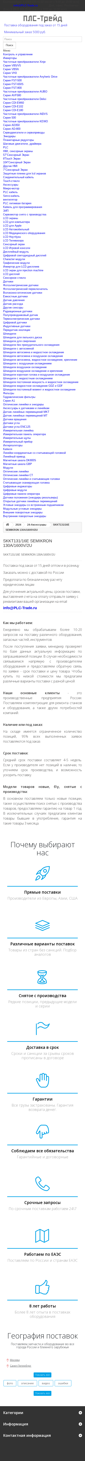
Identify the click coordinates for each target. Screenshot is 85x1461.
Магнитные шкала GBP (17, 464)
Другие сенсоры (13, 307)
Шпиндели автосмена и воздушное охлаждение (33, 356)
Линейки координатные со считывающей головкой (34, 452)
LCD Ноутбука (12, 236)
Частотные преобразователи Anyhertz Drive (30, 76)
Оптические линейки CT (18, 475)
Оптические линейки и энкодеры (23, 404)
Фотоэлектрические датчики (20, 285)
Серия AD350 (11, 125)
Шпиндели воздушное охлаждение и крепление (33, 370)
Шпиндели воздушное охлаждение (25, 367)
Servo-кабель (11, 195)
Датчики (8, 281)
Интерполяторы (12, 445)
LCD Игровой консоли (16, 248)
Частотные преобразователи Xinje (24, 61)
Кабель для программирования (22, 207)
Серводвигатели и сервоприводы (24, 132)
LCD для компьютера (16, 221)
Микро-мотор (11, 188)
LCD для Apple (12, 225)
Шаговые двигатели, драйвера (22, 143)
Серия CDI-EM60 (13, 102)
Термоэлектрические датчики (21, 318)
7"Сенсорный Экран (15, 169)
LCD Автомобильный (16, 229)
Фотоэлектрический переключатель (25, 289)
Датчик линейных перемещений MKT (26, 411)
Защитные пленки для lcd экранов (24, 173)
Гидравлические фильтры (19, 397)
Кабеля (7, 449)
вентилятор (10, 199)
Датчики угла (11, 423)
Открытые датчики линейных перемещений (30, 501)
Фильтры (8, 393)
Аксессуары (10, 184)
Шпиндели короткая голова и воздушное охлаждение (36, 374)
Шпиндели (9, 333)
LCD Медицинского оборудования (24, 233)
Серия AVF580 (12, 95)
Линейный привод (14, 456)
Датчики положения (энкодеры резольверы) (30, 497)
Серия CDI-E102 (13, 106)
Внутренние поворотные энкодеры (24, 516)
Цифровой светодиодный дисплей (24, 255)
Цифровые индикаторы (17, 486)
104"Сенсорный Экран (17, 162)
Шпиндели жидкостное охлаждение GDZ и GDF (33, 385)
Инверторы (10, 58)
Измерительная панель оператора (24, 434)
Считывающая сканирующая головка (26, 482)
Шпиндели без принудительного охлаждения (31, 344)
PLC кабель (10, 192)
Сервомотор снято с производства (24, 214)
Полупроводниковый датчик (20, 315)
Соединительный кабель (18, 177)
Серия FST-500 (12, 80)
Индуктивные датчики (16, 326)
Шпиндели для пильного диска (22, 337)
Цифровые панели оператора (21, 493)
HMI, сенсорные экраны (18, 151)
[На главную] (7, 524)
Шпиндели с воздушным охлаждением (27, 363)
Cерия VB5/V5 (12, 65)
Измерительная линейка (18, 430)
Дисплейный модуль (16, 251)
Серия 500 (9, 117)
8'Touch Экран (11, 158)
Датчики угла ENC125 (16, 426)
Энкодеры (9, 136)
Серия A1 (9, 400)
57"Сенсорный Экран (16, 154)
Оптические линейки (16, 471)
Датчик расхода (13, 303)
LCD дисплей (11, 274)
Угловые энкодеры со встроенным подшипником (33, 505)
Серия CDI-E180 (13, 110)
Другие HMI (10, 166)
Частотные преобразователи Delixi (24, 99)
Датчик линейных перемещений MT (25, 415)
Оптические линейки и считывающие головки (31, 478)
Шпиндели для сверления (19, 341)
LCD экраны (10, 218)
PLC (5, 147)
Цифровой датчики (15, 322)
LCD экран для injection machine (23, 270)
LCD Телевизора (13, 240)
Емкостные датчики (15, 296)
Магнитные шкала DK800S (19, 460)
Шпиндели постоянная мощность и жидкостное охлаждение (40, 382)
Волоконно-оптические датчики (22, 292)
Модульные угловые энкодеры (22, 508)
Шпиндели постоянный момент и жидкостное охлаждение (39, 389)
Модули (8, 467)
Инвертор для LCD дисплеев (21, 266)
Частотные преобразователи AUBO (25, 91)
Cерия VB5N (11, 69)
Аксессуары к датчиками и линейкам (26, 408)
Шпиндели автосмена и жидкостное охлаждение (33, 352)
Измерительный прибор (17, 441)
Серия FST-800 (12, 87)
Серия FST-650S (13, 84)
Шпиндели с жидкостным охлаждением (28, 378)
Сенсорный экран (14, 244)
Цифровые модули (15, 490)
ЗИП (5, 210)
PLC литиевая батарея (17, 203)
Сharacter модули (14, 259)
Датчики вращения (14, 419)
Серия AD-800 (11, 128)
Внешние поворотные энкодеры (22, 512)
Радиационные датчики (17, 311)
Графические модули (16, 262)
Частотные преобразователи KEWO (25, 121)
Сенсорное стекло (14, 277)
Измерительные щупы (17, 437)
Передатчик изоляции (16, 329)
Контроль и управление (18, 54)
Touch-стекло (11, 180)
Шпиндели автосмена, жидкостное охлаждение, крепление (40, 359)
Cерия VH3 (10, 72)
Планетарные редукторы (18, 140)
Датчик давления (14, 300)
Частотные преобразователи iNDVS (25, 113)
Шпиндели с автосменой (18, 348)
